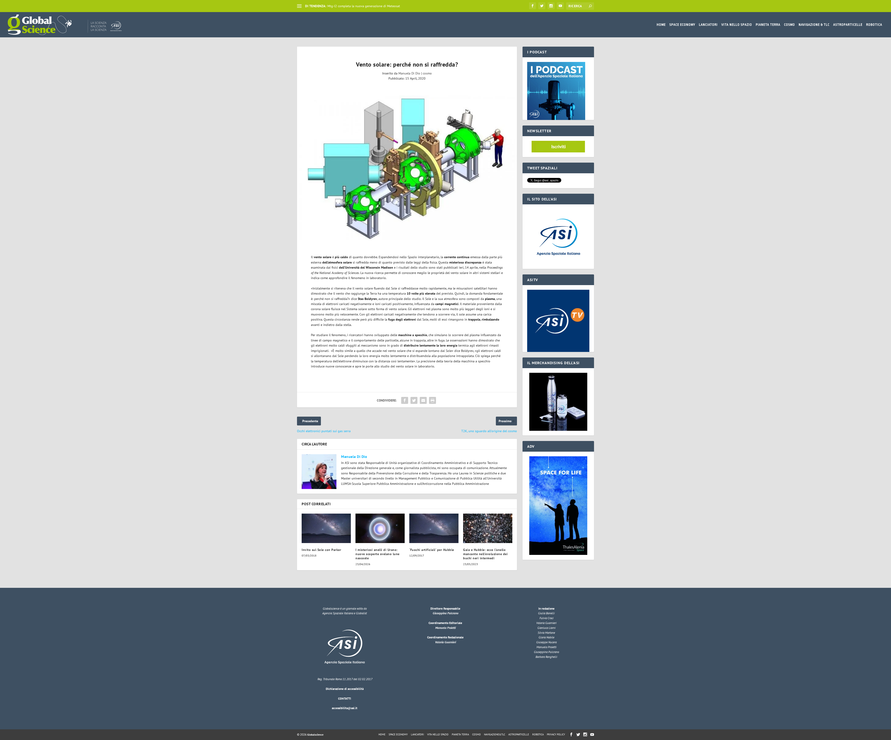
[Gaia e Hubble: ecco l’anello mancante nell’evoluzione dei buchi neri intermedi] (487, 528)
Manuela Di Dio (409, 73)
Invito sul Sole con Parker (321, 550)
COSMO (789, 24)
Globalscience (315, 734)
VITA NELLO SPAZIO (736, 24)
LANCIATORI (708, 24)
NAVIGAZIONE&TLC (494, 734)
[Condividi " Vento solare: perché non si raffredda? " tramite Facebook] (404, 400)
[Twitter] (541, 5)
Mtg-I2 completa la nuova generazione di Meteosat (363, 6)
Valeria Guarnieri (445, 642)
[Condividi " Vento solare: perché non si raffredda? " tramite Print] (432, 400)
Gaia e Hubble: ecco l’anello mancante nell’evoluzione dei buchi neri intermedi (485, 554)
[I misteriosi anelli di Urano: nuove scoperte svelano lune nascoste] (380, 528)
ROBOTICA (874, 24)
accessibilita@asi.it (344, 708)
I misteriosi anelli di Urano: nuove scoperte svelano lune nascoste (377, 554)
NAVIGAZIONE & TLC (814, 24)
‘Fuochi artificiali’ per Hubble (431, 550)
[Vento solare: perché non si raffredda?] (407, 167)
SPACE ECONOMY (682, 24)
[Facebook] (532, 5)
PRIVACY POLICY (556, 734)
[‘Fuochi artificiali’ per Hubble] (433, 528)
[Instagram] (551, 5)
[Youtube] (560, 5)
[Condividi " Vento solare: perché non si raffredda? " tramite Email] (423, 400)
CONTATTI (344, 699)
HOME (661, 24)
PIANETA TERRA (768, 24)
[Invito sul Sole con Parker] (326, 528)
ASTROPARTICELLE (847, 24)
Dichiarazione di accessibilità (345, 689)
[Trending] (299, 6)
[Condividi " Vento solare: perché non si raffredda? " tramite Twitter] (414, 400)
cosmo (427, 73)
